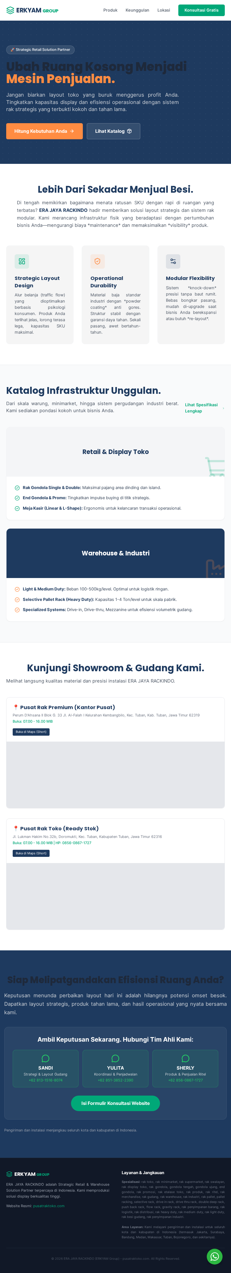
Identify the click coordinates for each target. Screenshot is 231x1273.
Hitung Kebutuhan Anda (40, 131)
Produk (110, 10)
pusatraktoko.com (49, 1206)
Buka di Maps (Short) (31, 732)
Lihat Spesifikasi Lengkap (201, 408)
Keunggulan (137, 10)
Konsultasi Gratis (202, 10)
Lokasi (163, 10)
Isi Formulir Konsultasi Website (115, 1103)
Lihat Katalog (110, 131)
